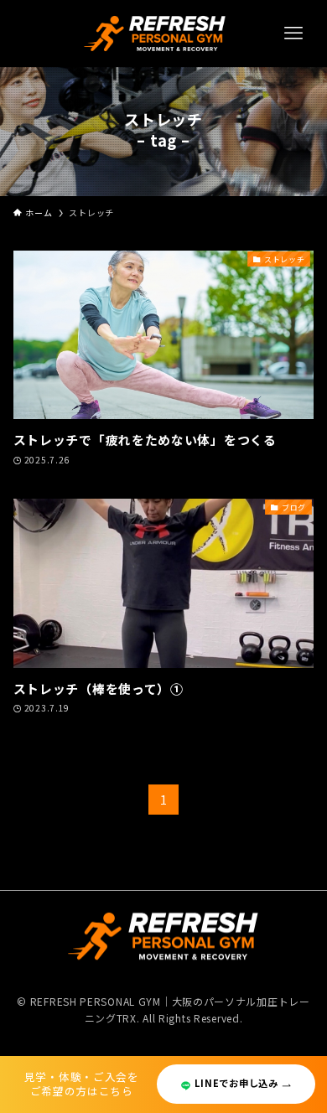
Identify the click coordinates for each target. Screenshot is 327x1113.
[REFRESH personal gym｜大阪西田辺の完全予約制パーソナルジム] (155, 33)
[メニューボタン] (293, 33)
